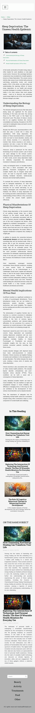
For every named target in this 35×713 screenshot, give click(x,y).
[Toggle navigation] (5, 7)
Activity (18, 686)
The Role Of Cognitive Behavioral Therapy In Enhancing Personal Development (17, 502)
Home (3, 17)
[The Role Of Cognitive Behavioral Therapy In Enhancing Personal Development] (17, 489)
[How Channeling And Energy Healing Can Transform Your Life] (17, 423)
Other (8, 17)
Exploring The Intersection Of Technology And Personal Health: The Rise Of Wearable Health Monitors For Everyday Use (17, 468)
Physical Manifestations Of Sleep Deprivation (17, 60)
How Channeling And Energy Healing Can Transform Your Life (17, 435)
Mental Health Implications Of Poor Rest (16, 63)
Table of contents (11, 52)
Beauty (17, 682)
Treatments (17, 690)
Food (17, 695)
